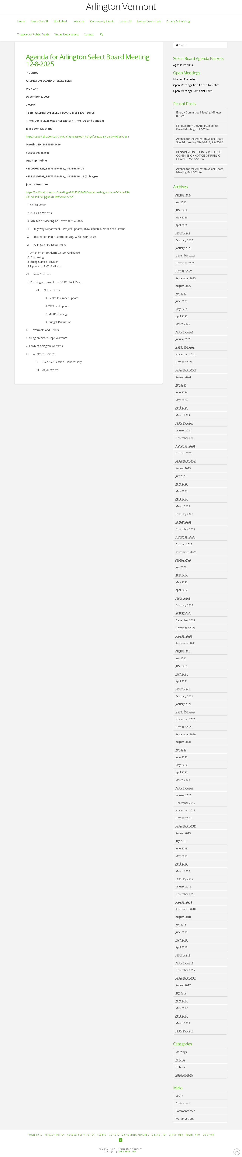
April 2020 (181, 772)
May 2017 (181, 1008)
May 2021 (181, 673)
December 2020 (185, 711)
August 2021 (183, 651)
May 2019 (181, 856)
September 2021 (185, 643)
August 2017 (183, 985)
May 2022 (181, 582)
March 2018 (182, 955)
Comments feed (185, 1111)
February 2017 (184, 1031)
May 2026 (181, 217)
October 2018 (183, 901)
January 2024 (183, 430)
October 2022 (183, 544)
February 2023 (184, 514)
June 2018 (181, 932)
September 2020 (185, 734)
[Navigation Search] (101, 34)
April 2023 (181, 498)
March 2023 (182, 506)
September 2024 (185, 369)
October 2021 (183, 635)
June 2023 (181, 483)
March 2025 (182, 324)
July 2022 (180, 567)
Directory (176, 1135)
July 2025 (180, 293)
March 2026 (182, 233)
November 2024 (185, 354)
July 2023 (180, 476)
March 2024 (182, 415)
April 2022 (181, 590)
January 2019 (183, 886)
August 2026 (183, 195)
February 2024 (184, 422)
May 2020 (181, 765)
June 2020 (181, 757)
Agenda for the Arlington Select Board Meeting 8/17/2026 (199, 171)
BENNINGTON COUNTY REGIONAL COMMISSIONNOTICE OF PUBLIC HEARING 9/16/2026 (199, 156)
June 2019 (181, 848)
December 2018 (185, 894)
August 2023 (183, 468)
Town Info (193, 1135)
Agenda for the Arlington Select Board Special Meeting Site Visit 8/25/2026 (199, 141)
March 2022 (182, 597)
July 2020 (180, 749)
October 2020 (183, 727)
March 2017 (182, 1023)
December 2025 (185, 255)
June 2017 (181, 1000)
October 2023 (183, 453)
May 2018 (181, 939)
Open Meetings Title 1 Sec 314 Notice (196, 85)
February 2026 (184, 240)
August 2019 (183, 833)
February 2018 (184, 962)
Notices (180, 1067)
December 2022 (185, 529)
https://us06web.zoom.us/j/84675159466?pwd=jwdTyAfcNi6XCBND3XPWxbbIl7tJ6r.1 (77, 136)
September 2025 (185, 278)
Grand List (159, 1135)
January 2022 (183, 613)
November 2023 (185, 445)
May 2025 (181, 309)
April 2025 (181, 316)
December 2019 (185, 803)
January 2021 (183, 704)
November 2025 (185, 263)
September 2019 (185, 825)
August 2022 (183, 559)
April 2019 (181, 863)
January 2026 (183, 248)
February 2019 (184, 879)
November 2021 (185, 628)
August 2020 (183, 742)
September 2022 (185, 552)
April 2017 (181, 1015)
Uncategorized (184, 1074)
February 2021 (184, 696)
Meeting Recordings (185, 79)
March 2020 (182, 780)
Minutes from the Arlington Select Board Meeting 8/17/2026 (197, 127)
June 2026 (181, 210)
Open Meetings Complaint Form (193, 91)
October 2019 (183, 818)
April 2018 (181, 947)
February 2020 (184, 787)
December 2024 (185, 346)
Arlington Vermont (121, 6)
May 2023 (181, 491)
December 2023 (185, 438)
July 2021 (180, 658)
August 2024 (183, 377)
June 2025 (181, 301)
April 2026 (181, 225)
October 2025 (183, 271)
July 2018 (180, 924)
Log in (179, 1095)
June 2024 (181, 392)
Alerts (101, 1135)
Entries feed (182, 1103)
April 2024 (181, 407)
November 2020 (185, 719)
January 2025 (183, 339)
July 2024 (180, 384)
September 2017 (185, 977)
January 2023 (183, 521)
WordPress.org (184, 1118)
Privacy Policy (55, 1135)
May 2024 (181, 400)
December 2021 (185, 620)
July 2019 (180, 841)
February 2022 (184, 605)
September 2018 (185, 909)
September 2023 (185, 460)
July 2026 (180, 202)
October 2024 (183, 362)
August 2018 (183, 917)
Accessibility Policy (81, 1135)
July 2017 (180, 993)
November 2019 (185, 810)
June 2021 (181, 666)
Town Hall (35, 1135)
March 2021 (182, 689)
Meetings (181, 1052)
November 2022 (185, 536)
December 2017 (185, 970)
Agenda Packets (183, 65)
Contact (208, 1135)
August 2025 (183, 286)
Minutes (180, 1059)
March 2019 (182, 871)
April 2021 (181, 681)
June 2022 (181, 575)
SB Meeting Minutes (135, 1135)
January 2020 (183, 795)
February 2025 (184, 331)
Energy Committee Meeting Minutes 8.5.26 (199, 114)
